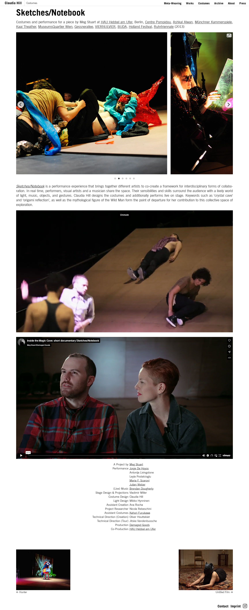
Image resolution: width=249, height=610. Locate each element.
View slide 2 (119, 178)
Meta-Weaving (172, 3)
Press (242, 3)
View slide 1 (115, 178)
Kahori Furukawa (140, 513)
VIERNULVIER (105, 27)
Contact (223, 606)
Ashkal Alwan (183, 22)
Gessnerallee (83, 27)
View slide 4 (126, 178)
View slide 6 (134, 178)
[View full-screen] (229, 35)
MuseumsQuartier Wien (55, 27)
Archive (218, 3)
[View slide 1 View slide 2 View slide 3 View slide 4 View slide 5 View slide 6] (124, 104)
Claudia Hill (13, 3)
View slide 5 (130, 178)
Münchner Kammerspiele (213, 22)
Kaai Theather (26, 27)
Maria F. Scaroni (139, 480)
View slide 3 (122, 178)
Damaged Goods (140, 525)
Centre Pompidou (158, 22)
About (231, 3)
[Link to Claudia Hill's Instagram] (245, 607)
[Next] (228, 104)
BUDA (122, 27)
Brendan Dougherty (141, 488)
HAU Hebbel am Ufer (117, 22)
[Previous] (21, 104)
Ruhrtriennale (164, 27)
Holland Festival (140, 27)
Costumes (31, 2)
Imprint (236, 606)
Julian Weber (137, 484)
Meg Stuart (136, 464)
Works (190, 3)
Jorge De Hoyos (139, 468)
